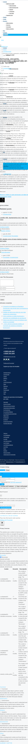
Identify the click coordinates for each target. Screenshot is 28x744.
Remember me (6, 482)
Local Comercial (8, 382)
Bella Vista (6, 415)
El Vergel (6, 419)
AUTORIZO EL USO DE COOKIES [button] (9, 515)
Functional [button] (3, 687)
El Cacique (6, 417)
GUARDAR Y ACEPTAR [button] (6, 743)
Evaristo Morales (8, 423)
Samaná (11, 9)
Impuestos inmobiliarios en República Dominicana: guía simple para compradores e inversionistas (15, 308)
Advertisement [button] (4, 722)
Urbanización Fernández (9, 454)
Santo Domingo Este (13, 7)
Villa (5, 394)
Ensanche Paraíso (8, 421)
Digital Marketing (20, 462)
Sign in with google (21, 486)
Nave (5, 384)
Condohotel (6, 374)
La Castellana (7, 435)
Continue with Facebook (7, 486)
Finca (5, 380)
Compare (2, 470)
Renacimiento (7, 452)
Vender (4, 19)
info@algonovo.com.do (9, 356)
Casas (5, 376)
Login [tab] (4, 473)
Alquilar (4, 17)
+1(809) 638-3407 (9, 351)
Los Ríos (6, 447)
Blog (4, 30)
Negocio (6, 386)
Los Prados (6, 443)
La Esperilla (6, 437)
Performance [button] (3, 698)
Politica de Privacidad (9, 363)
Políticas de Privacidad (6, 520)
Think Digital (3, 463)
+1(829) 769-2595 (9, 353)
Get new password (6, 507)
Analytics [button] (2, 710)
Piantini (5, 450)
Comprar (5, 1)
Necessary (5, 557)
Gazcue (5, 433)
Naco (5, 448)
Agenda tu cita (9, 15)
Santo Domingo (12, 5)
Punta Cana (5, 34)
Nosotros (5, 21)
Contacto (5, 32)
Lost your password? (16, 482)
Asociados (8, 27)
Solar (5, 392)
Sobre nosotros (9, 23)
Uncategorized (7, 51)
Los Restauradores (8, 445)
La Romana (11, 11)
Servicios (8, 25)
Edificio (5, 378)
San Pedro (11, 13)
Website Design (10, 462)
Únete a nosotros (10, 28)
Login (2, 484)
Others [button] (2, 733)
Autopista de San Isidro (9, 408)
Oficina (5, 388)
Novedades (15, 236)
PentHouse (6, 390)
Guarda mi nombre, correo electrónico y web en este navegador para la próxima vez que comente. (13, 294)
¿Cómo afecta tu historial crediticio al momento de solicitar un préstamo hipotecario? (13, 325)
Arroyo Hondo (7, 404)
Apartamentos (7, 372)
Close (7, 470)
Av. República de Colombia (10, 413)
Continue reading (4, 227)
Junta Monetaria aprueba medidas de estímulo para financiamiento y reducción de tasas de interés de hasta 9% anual (13, 262)
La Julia (5, 439)
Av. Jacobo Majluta (8, 412)
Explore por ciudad (10, 3)
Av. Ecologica (7, 410)
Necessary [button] (3, 555)
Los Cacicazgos (8, 441)
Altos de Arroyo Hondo (9, 406)
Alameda (6, 402)
